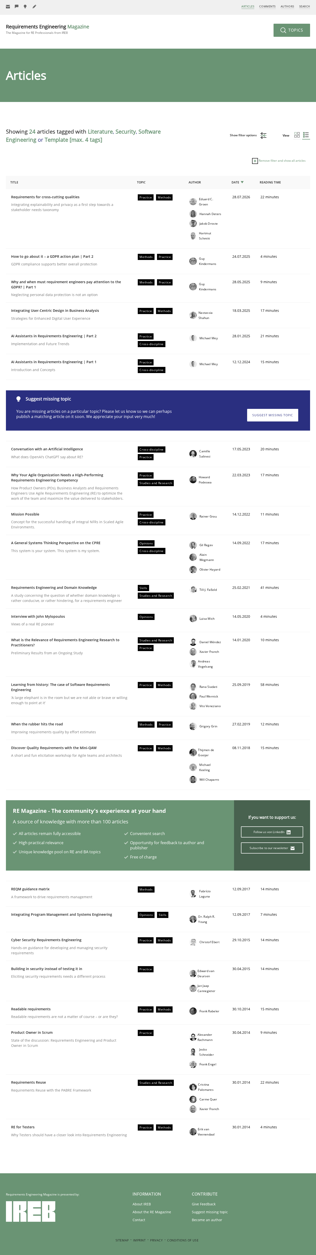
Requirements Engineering (47, 29)
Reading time (270, 182)
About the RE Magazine (152, 1212)
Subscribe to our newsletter (269, 848)
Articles (247, 6)
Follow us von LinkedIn (269, 832)
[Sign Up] (8, 6)
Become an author (207, 1219)
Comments (267, 6)
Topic (141, 182)
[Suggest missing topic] (26, 6)
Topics (295, 30)
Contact (139, 1219)
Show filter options (243, 135)
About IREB (142, 1204)
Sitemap (122, 1240)
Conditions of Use (182, 1240)
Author (195, 182)
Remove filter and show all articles (282, 161)
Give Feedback (204, 1204)
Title (14, 182)
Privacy (156, 1240)
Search (304, 6)
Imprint (139, 1240)
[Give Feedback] (17, 6)
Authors (287, 6)
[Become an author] (35, 6)
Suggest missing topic (272, 415)
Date (235, 182)
